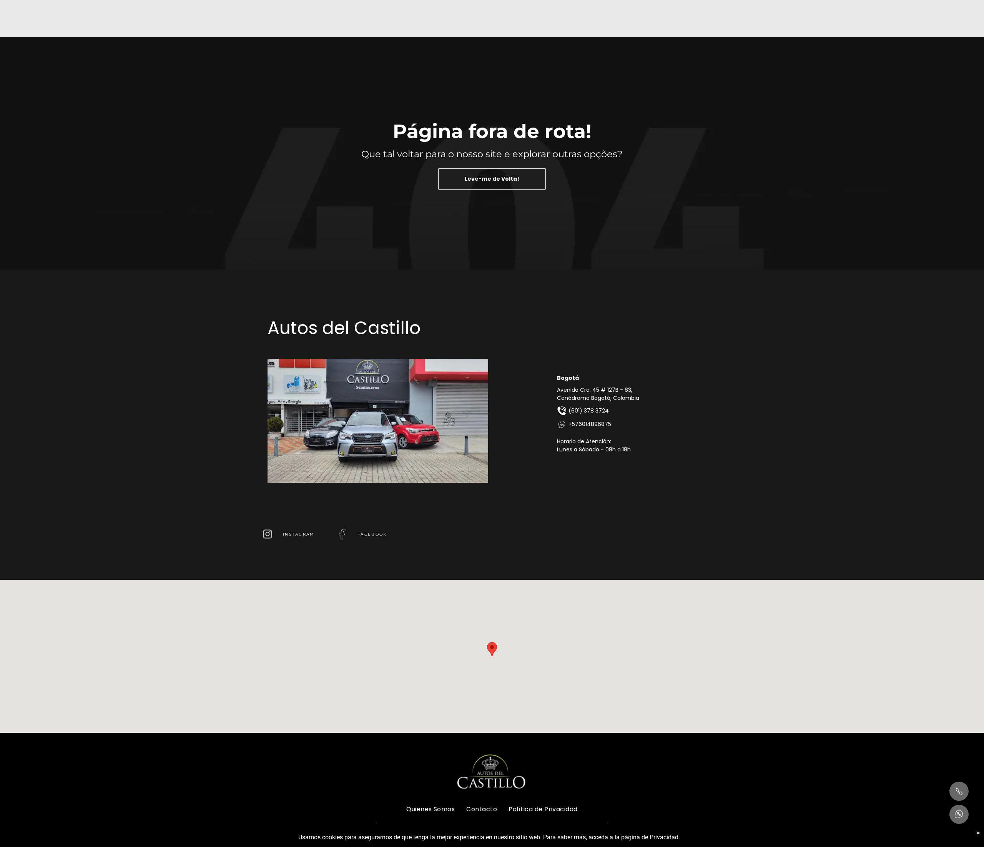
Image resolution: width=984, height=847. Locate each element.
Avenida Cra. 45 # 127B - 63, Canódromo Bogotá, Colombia (598, 394)
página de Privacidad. (650, 837)
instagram (299, 534)
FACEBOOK (372, 534)
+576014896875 (589, 424)
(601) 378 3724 (588, 410)
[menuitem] (430, 808)
